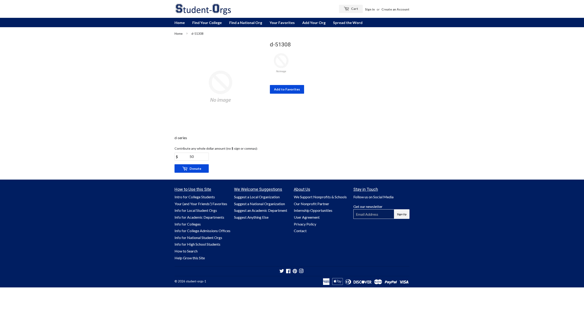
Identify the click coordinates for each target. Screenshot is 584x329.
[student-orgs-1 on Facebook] (288, 271)
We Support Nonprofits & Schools (320, 197)
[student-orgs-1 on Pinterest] (294, 271)
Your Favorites (282, 22)
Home (180, 22)
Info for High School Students (197, 244)
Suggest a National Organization (259, 204)
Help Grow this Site (190, 258)
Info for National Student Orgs (198, 237)
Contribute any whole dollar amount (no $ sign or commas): (216, 148)
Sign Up (402, 214)
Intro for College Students (195, 197)
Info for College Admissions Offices (202, 230)
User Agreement (307, 217)
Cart (354, 9)
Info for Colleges (188, 224)
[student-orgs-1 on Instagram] (301, 271)
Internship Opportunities (313, 210)
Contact (300, 230)
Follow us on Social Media (373, 197)
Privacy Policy (305, 224)
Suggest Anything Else (251, 217)
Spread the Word (347, 22)
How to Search (186, 251)
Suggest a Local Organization (257, 197)
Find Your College (207, 22)
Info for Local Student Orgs (196, 210)
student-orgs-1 (196, 281)
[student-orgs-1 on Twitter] (281, 271)
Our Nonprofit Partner (311, 204)
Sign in (370, 9)
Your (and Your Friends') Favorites (201, 204)
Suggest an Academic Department (260, 210)
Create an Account (395, 9)
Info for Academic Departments (199, 217)
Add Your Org (314, 22)
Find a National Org (245, 22)
